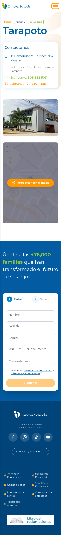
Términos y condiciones (25, 373)
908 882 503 (36, 427)
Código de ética (16, 484)
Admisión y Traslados (28, 451)
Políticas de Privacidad (41, 475)
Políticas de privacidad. (38, 370)
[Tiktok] (36, 437)
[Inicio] (16, 6)
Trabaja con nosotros (13, 503)
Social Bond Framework (41, 485)
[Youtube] (48, 437)
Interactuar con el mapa (33, 182)
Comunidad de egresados (43, 494)
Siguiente (30, 382)
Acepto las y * (32, 372)
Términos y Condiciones (14, 475)
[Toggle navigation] (55, 6)
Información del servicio (16, 494)
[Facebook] (13, 437)
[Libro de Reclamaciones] (30, 520)
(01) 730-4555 (35, 424)
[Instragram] (24, 437)
